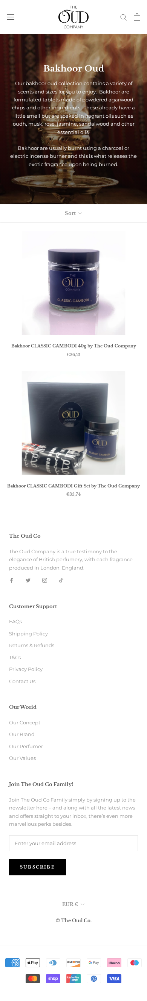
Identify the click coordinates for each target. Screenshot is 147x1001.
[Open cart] (137, 17)
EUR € (70, 904)
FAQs (15, 621)
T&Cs (15, 657)
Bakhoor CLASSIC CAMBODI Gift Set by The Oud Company (73, 486)
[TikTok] (61, 580)
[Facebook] (11, 580)
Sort (71, 213)
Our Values (22, 758)
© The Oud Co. (74, 920)
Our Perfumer (26, 746)
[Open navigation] (10, 17)
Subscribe (37, 867)
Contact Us (22, 681)
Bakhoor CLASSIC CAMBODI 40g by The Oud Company (73, 346)
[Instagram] (44, 580)
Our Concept (24, 722)
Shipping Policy (28, 633)
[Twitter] (28, 580)
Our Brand (22, 734)
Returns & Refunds (31, 645)
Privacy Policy (26, 669)
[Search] (123, 17)
